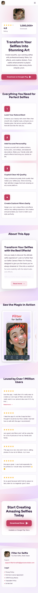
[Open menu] (35, 3)
